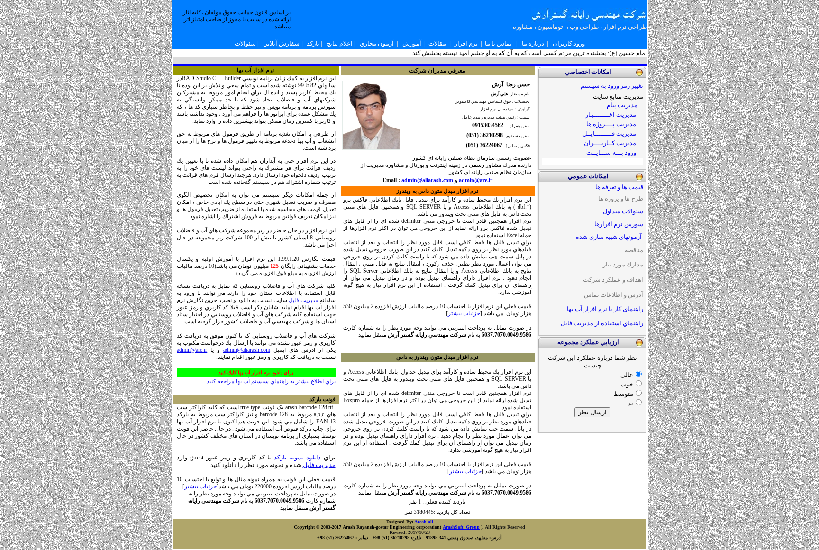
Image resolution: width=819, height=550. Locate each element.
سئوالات (245, 43)
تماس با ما (498, 43)
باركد (313, 43)
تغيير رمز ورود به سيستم (612, 85)
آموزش (411, 43)
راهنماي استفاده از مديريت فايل (602, 323)
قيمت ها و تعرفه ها (619, 187)
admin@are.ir (192, 350)
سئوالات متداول (623, 211)
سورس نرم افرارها (618, 224)
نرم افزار (466, 43)
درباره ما (533, 43)
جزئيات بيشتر (200, 486)
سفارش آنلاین (281, 43)
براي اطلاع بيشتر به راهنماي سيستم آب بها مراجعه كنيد (271, 381)
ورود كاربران (569, 43)
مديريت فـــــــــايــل (609, 133)
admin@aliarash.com (246, 350)
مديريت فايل (303, 300)
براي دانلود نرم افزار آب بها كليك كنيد (255, 372)
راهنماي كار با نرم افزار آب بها (605, 308)
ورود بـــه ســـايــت (611, 152)
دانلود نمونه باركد (297, 457)
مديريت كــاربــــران (610, 143)
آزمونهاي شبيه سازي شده (609, 236)
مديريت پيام (622, 105)
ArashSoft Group (461, 527)
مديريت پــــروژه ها (611, 124)
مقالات (437, 43)
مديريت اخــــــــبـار (611, 114)
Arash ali (423, 521)
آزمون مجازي (377, 43)
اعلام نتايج (340, 43)
